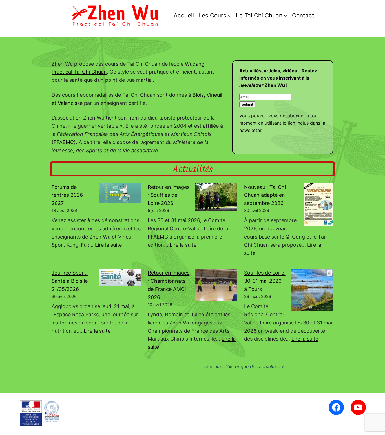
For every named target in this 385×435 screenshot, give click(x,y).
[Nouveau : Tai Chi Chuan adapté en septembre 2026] (318, 205)
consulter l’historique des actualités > (244, 366)
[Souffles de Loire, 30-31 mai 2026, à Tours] (312, 291)
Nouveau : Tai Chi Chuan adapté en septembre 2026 (265, 195)
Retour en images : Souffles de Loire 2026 (168, 195)
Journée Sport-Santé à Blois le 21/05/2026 (70, 281)
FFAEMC (64, 142)
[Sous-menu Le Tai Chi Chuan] (285, 15)
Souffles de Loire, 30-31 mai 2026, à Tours (265, 281)
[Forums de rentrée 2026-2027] (120, 194)
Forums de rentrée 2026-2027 (68, 195)
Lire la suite (108, 245)
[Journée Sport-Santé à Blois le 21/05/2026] (120, 278)
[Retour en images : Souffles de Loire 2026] (216, 198)
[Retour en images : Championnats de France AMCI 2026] (216, 286)
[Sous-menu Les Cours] (229, 15)
